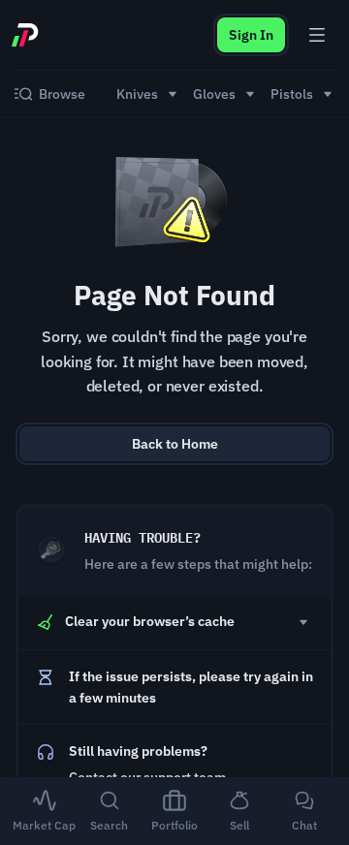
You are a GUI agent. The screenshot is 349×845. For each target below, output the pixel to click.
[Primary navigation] (317, 35)
